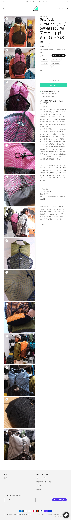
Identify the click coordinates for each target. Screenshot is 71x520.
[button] (4, 8)
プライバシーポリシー (42, 478)
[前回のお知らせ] (3, 2)
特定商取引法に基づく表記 (43, 482)
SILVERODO (56, 63)
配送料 (45, 49)
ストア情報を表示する (48, 96)
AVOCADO (45, 59)
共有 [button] (43, 224)
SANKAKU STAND (13, 514)
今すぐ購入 (53, 85)
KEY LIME (45, 63)
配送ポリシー (39, 485)
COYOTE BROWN (58, 55)
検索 (5, 478)
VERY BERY (58, 67)
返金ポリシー (39, 489)
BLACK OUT (57, 59)
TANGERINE (46, 55)
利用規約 (50, 514)
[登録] (33, 500)
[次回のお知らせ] (68, 2)
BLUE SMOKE (46, 67)
